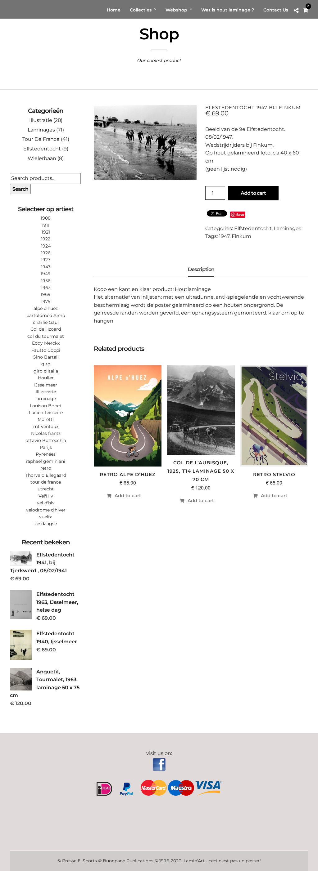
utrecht (46, 489)
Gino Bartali (46, 357)
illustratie (46, 392)
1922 (45, 239)
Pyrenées (46, 454)
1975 (45, 301)
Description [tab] (201, 269)
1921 (46, 232)
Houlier (46, 378)
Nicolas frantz (46, 433)
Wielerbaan (42, 158)
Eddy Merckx (46, 343)
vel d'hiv (46, 503)
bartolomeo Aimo (45, 315)
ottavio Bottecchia (45, 440)
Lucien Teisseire (46, 412)
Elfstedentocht (253, 228)
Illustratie (40, 120)
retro (45, 468)
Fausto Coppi (45, 350)
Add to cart (253, 193)
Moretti (46, 419)
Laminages (287, 228)
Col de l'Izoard (45, 329)
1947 (224, 236)
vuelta (45, 517)
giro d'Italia (46, 371)
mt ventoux (45, 426)
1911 (45, 225)
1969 (46, 294)
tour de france (45, 482)
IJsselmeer (45, 385)
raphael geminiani (45, 461)
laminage (45, 398)
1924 (46, 246)
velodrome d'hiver (46, 510)
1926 (46, 253)
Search (20, 189)
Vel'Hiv (46, 496)
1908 (46, 218)
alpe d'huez (46, 308)
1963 (46, 287)
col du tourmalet (45, 336)
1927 (45, 259)
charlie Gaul (46, 322)
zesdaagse (45, 523)
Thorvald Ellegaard (45, 475)
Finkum (241, 236)
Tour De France (41, 139)
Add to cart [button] (128, 495)
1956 (46, 281)
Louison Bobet (45, 406)
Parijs (46, 447)
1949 (46, 273)
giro (45, 364)
